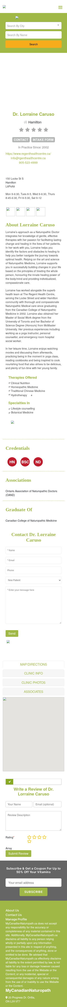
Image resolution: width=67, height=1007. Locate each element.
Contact (21, 139)
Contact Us (14, 915)
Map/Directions (33, 664)
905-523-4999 (28, 162)
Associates (33, 691)
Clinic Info (33, 673)
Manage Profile (16, 919)
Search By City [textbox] (15, 26)
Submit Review (18, 853)
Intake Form (43, 139)
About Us (12, 910)
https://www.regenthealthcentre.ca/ (28, 153)
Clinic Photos (33, 682)
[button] (33, 732)
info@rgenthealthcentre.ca (28, 158)
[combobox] (33, 25)
